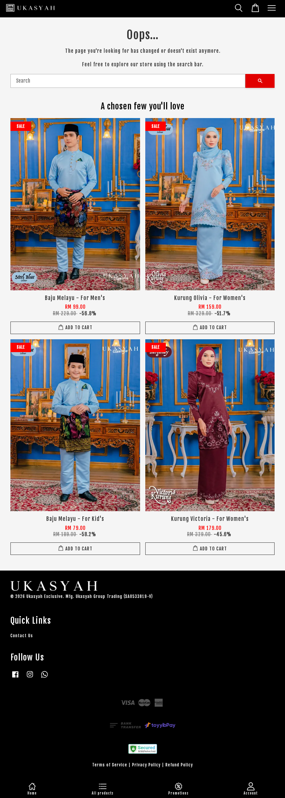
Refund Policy (179, 764)
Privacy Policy (146, 764)
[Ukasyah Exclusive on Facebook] (15, 677)
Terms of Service (109, 764)
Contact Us (21, 635)
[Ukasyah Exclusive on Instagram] (30, 677)
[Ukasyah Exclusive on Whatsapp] (44, 677)
